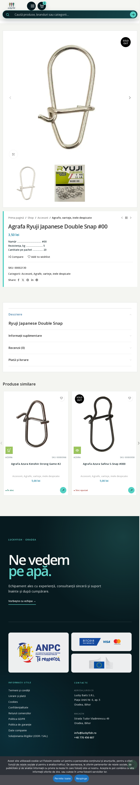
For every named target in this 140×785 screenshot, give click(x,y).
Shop (31, 217)
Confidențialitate (18, 707)
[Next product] (131, 218)
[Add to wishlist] (61, 398)
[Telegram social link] (36, 280)
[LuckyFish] (12, 6)
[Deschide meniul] (31, 6)
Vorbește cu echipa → (22, 601)
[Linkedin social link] (32, 280)
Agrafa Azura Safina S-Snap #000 (104, 464)
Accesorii (43, 217)
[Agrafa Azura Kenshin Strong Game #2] (35, 423)
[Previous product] (122, 218)
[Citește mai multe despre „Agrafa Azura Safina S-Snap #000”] (77, 450)
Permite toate (63, 778)
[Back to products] (126, 218)
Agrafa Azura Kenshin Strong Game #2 (36, 464)
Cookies (13, 701)
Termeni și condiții (19, 690)
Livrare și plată (17, 696)
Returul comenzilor (19, 713)
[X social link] (23, 280)
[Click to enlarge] (13, 154)
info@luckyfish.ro (85, 733)
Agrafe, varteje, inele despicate (72, 217)
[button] (10, 97)
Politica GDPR (16, 719)
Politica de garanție (19, 724)
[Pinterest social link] (27, 280)
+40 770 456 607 (84, 737)
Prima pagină (16, 217)
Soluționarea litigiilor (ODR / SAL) (28, 736)
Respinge (81, 778)
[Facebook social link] (18, 280)
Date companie (17, 730)
